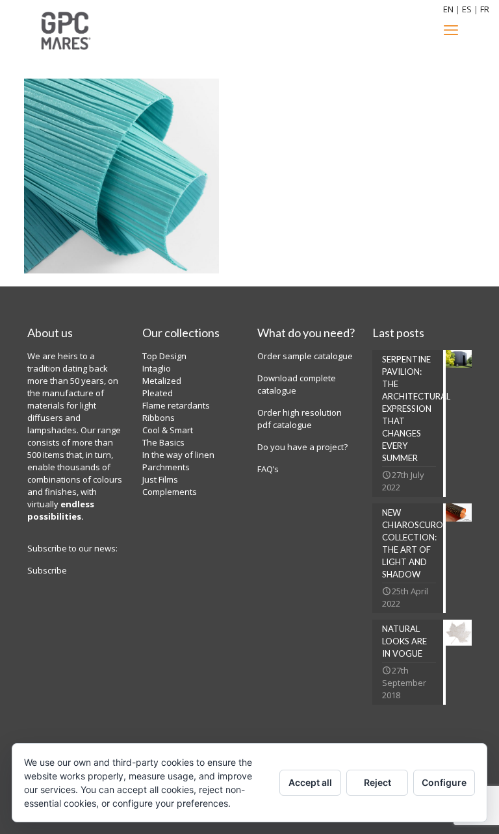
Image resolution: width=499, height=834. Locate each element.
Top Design (164, 356)
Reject (377, 782)
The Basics (163, 442)
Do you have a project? (302, 447)
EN (448, 9)
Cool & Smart (167, 430)
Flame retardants (176, 405)
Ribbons (158, 417)
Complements (169, 492)
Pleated (157, 393)
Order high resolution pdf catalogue (299, 419)
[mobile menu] (451, 29)
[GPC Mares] (65, 29)
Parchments (166, 467)
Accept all (310, 782)
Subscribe (47, 570)
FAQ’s (269, 469)
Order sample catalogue (305, 356)
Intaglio (156, 368)
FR (484, 9)
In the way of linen (178, 455)
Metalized (161, 380)
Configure (444, 782)
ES (467, 9)
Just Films (160, 479)
